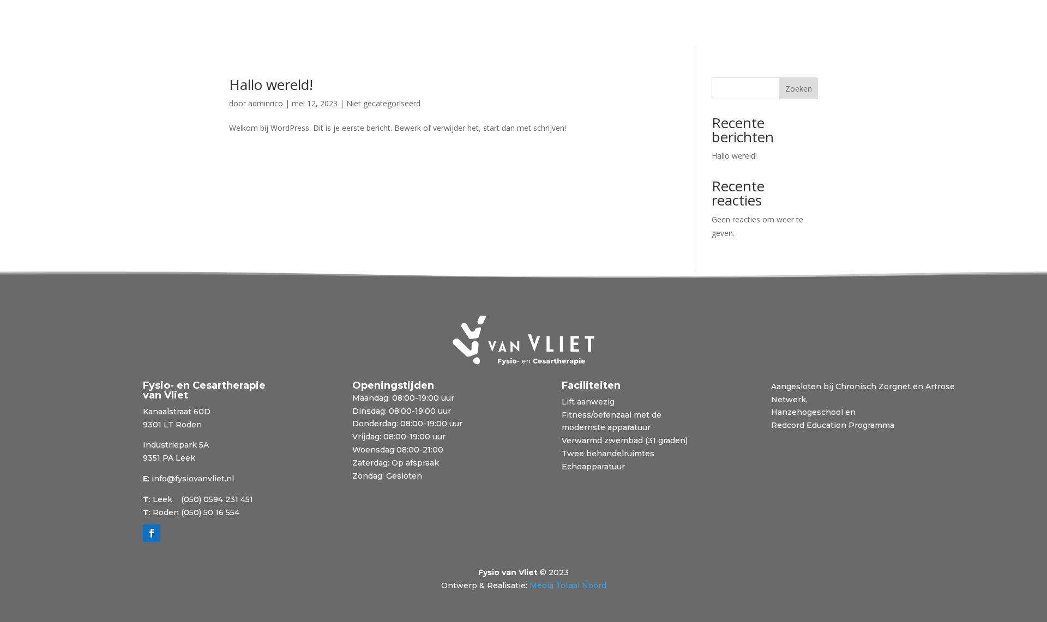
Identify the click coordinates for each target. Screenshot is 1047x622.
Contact (448, 23)
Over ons (350, 23)
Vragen (395, 23)
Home (117, 23)
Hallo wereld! (271, 84)
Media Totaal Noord (567, 585)
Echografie (298, 23)
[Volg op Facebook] (151, 533)
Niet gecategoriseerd (383, 103)
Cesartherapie (169, 23)
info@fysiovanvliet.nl (193, 479)
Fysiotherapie (236, 23)
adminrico (265, 103)
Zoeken (798, 88)
